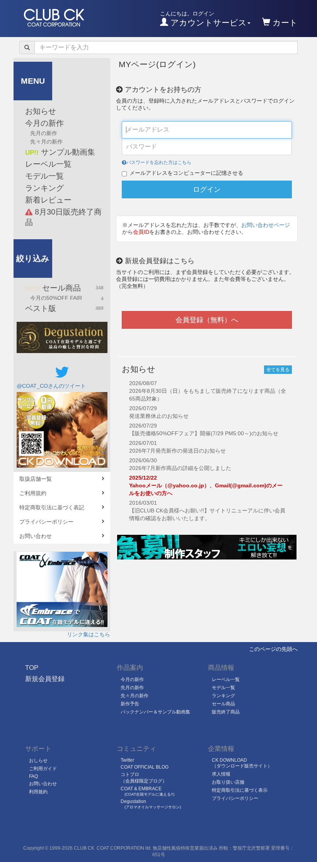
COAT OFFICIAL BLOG (145, 767)
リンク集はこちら (88, 634)
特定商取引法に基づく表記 (51, 507)
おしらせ (38, 760)
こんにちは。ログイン (203, 18)
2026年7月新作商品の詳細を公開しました (180, 468)
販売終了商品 (226, 712)
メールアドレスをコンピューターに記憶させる (186, 173)
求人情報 (221, 774)
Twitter (127, 760)
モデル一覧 (44, 176)
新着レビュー (48, 200)
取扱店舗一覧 (35, 479)
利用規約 (38, 791)
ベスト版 (64, 308)
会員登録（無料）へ (207, 320)
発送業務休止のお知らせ (159, 416)
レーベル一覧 (48, 164)
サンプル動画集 (60, 152)
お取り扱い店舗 (228, 782)
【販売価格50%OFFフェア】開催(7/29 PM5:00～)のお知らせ (203, 433)
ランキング (44, 188)
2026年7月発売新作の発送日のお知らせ (177, 451)
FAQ (33, 776)
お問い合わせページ (265, 225)
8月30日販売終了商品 (63, 217)
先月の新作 (43, 133)
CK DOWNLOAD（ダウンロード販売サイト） (242, 763)
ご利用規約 (32, 493)
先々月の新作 (46, 142)
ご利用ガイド (43, 768)
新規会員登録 (45, 679)
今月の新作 (44, 123)
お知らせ (40, 111)
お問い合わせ (35, 536)
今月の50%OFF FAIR (67, 298)
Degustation (151, 804)
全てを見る (278, 369)
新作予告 (130, 704)
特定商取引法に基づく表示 (240, 790)
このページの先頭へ (273, 649)
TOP (31, 667)
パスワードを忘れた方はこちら (158, 162)
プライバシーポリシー (46, 522)
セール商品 (64, 288)
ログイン (207, 189)
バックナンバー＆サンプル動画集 (155, 712)
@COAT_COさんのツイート (51, 386)
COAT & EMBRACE (147, 791)
